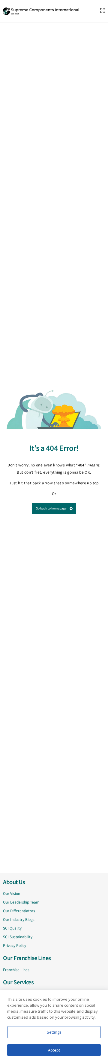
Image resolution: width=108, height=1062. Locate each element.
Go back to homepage (51, 508)
